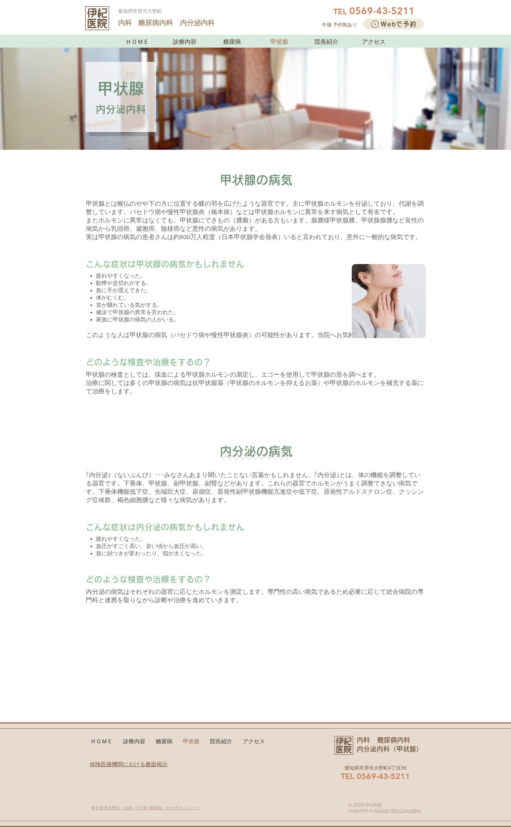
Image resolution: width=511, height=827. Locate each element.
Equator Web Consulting (398, 810)
